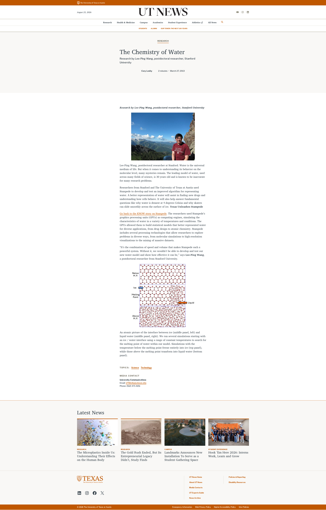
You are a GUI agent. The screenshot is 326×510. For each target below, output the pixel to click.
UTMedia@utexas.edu (136, 383)
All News (212, 22)
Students (143, 28)
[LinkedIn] (248, 12)
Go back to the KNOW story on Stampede (143, 213)
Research (107, 22)
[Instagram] (242, 12)
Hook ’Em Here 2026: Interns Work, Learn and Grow (228, 454)
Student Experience (177, 22)
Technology (146, 367)
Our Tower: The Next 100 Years (174, 28)
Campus (144, 22)
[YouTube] (237, 12)
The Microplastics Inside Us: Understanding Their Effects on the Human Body (96, 456)
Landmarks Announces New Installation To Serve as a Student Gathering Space (183, 456)
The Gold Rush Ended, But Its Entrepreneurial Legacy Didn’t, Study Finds (141, 456)
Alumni (154, 28)
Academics (158, 22)
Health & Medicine (126, 22)
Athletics (196, 22)
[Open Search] (222, 22)
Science (135, 367)
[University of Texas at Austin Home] (91, 3)
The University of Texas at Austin (97, 507)
